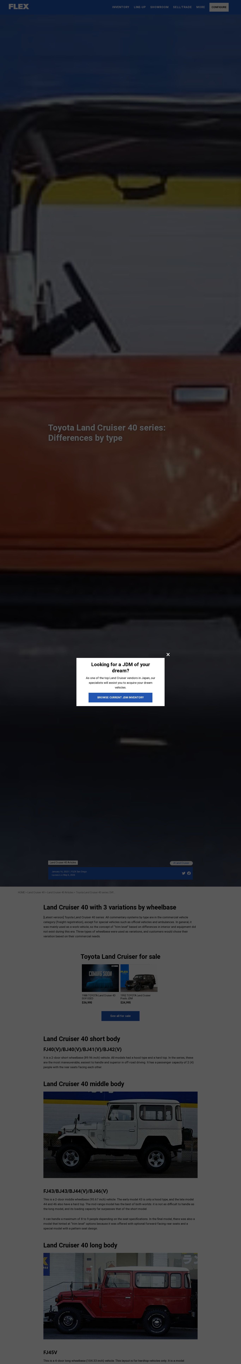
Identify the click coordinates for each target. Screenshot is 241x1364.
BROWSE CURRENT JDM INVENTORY (120, 697)
